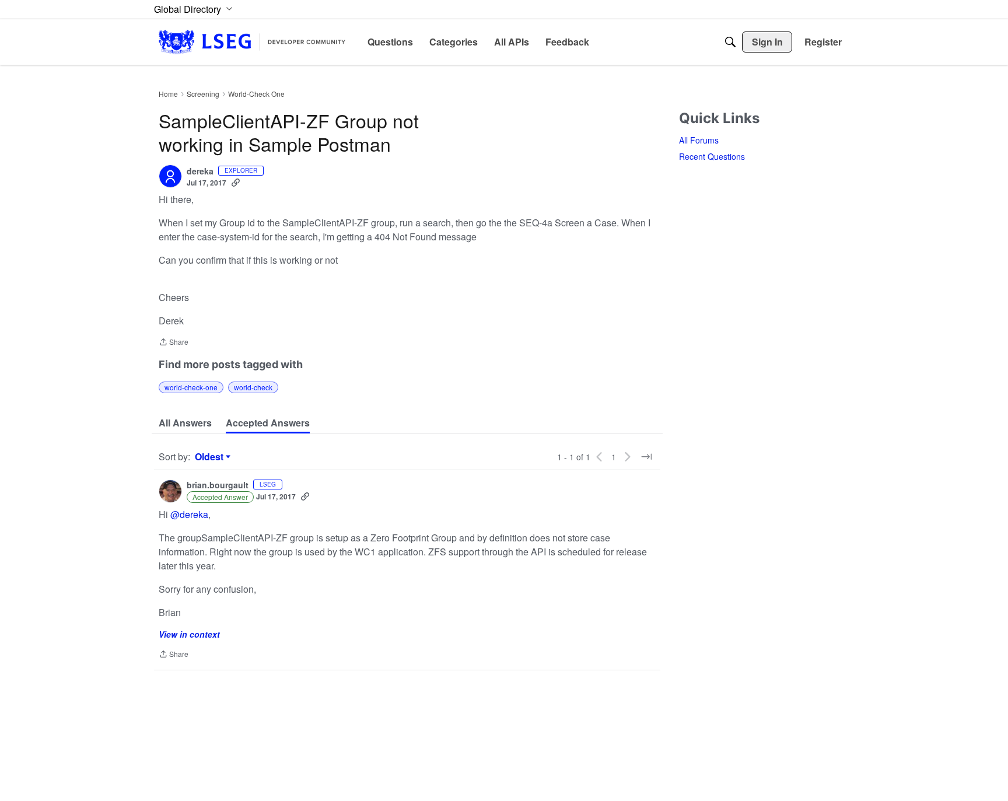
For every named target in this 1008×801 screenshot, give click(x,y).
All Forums (699, 140)
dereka (200, 171)
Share (173, 343)
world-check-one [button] (191, 387)
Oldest (210, 457)
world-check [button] (253, 387)
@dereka (189, 514)
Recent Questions (712, 156)
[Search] (730, 42)
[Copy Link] (236, 182)
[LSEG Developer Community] (252, 42)
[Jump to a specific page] (646, 456)
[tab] (185, 423)
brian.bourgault (218, 485)
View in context (189, 634)
